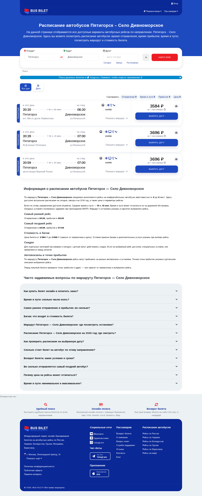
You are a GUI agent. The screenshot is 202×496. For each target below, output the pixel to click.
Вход (175, 3)
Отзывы (120, 449)
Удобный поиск (45, 408)
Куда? (69, 51)
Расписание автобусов (156, 427)
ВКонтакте (98, 434)
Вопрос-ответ (122, 441)
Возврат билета (156, 408)
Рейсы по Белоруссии (153, 441)
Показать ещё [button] (34, 458)
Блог (118, 457)
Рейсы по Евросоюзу (152, 449)
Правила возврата (32, 474)
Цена (176, 97)
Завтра (119, 63)
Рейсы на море (149, 453)
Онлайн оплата (101, 408)
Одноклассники (100, 438)
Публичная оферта (33, 470)
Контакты (120, 453)
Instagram (98, 442)
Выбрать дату (156, 116)
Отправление (128, 97)
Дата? (108, 51)
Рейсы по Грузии (150, 445)
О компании (122, 437)
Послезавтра (132, 63)
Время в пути (147, 97)
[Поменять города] (61, 57)
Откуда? (30, 51)
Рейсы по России (150, 433)
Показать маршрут (115, 118)
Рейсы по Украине (151, 437)
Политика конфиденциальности (39, 466)
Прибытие (164, 97)
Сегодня (107, 63)
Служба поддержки (125, 445)
